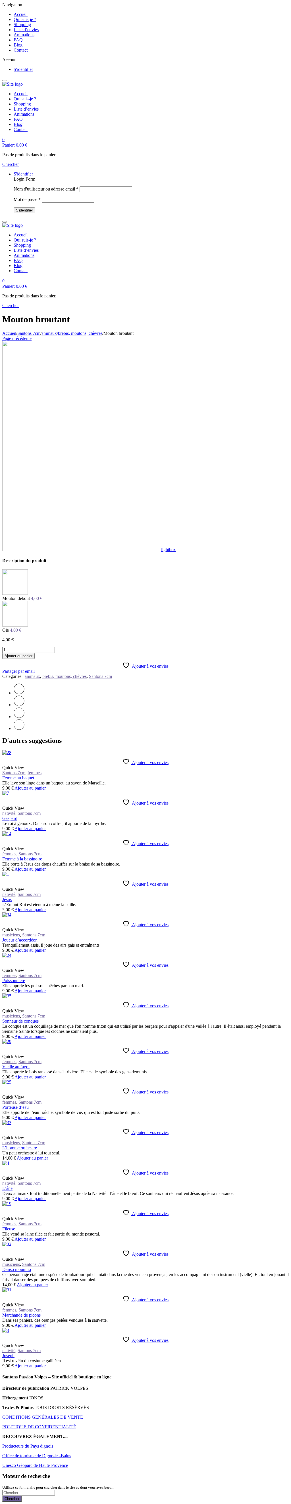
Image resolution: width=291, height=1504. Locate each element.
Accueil (21, 14)
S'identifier (23, 69)
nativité (8, 813)
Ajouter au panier (18, 656)
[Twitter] (19, 692)
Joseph (8, 1355)
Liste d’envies (26, 29)
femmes (34, 772)
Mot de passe (27, 199)
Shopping (22, 24)
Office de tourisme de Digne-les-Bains (36, 1455)
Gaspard (9, 818)
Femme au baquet (18, 777)
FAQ (18, 39)
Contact (21, 50)
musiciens (11, 934)
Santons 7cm (28, 333)
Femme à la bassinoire (22, 858)
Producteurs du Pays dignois (27, 1446)
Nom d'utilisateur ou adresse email (46, 189)
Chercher (12, 1499)
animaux (49, 333)
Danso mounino (16, 1269)
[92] (81, 549)
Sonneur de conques (20, 1021)
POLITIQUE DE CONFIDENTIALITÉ (39, 1426)
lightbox (168, 549)
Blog (18, 45)
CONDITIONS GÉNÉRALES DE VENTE (42, 1417)
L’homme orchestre (19, 1147)
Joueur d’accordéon (20, 940)
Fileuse (8, 1228)
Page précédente (17, 338)
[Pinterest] (19, 716)
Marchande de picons (21, 1315)
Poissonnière (13, 980)
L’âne (7, 1188)
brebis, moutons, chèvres (80, 333)
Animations (24, 34)
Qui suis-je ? (25, 19)
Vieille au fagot (16, 1066)
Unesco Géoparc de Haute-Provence (35, 1465)
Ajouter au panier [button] (30, 788)
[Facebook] (19, 704)
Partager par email (18, 671)
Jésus (7, 899)
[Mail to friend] (19, 728)
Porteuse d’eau (15, 1107)
